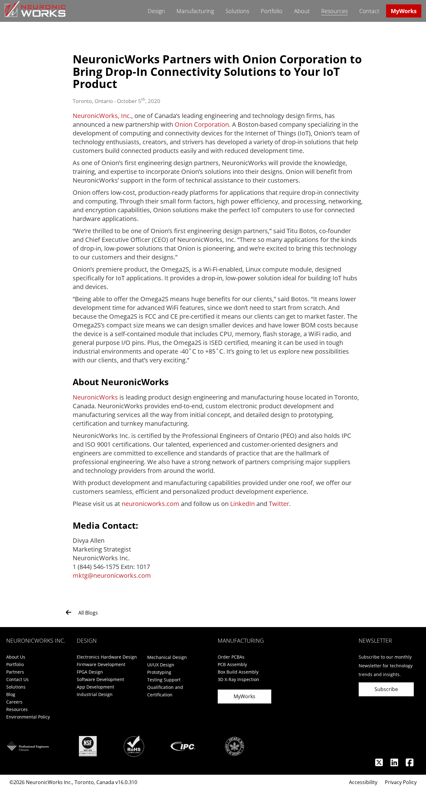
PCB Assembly (232, 664)
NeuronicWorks (95, 397)
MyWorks (404, 11)
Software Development (100, 679)
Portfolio (272, 11)
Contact (369, 11)
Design (156, 11)
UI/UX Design (160, 665)
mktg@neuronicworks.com (112, 575)
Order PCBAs (231, 657)
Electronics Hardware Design (107, 657)
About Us (15, 657)
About (302, 11)
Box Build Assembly (238, 672)
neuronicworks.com (150, 503)
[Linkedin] (394, 764)
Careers (14, 702)
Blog (10, 694)
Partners (15, 672)
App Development (95, 687)
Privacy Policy (401, 782)
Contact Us (17, 679)
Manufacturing (195, 11)
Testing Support (164, 680)
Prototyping (159, 672)
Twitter (279, 503)
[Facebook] (410, 764)
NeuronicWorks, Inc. (102, 115)
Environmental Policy (28, 717)
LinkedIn (242, 503)
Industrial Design (95, 694)
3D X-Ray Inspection (238, 679)
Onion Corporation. (202, 124)
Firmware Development (101, 664)
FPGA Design (90, 672)
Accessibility (363, 782)
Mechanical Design (167, 657)
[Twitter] (379, 764)
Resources (334, 11)
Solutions (237, 11)
